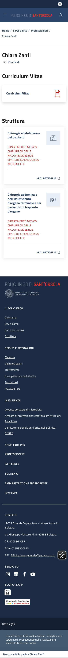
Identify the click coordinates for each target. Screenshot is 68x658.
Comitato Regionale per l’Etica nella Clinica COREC (30, 430)
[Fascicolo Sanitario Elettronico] (17, 602)
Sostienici (11, 473)
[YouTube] (33, 574)
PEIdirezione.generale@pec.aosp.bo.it (33, 555)
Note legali (8, 624)
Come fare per (15, 445)
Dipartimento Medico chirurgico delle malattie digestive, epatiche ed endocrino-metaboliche (24, 155)
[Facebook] (24, 574)
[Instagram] (7, 574)
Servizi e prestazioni (19, 348)
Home (5, 30)
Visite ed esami (14, 363)
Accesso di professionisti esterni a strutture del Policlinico (33, 418)
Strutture (10, 336)
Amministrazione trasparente (26, 483)
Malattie (10, 357)
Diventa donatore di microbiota (23, 409)
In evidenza (13, 400)
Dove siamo (11, 324)
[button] (61, 15)
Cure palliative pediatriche (20, 376)
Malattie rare (12, 388)
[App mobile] (7, 592)
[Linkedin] (16, 574)
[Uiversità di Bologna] (34, 293)
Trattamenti (12, 370)
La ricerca (12, 464)
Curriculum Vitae (17, 93)
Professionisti (39, 30)
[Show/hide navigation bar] (5, 15)
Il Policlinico (20, 30)
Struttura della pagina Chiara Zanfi (23, 654)
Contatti (11, 515)
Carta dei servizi (14, 330)
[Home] (35, 15)
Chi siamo (10, 317)
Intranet (11, 493)
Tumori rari (11, 382)
